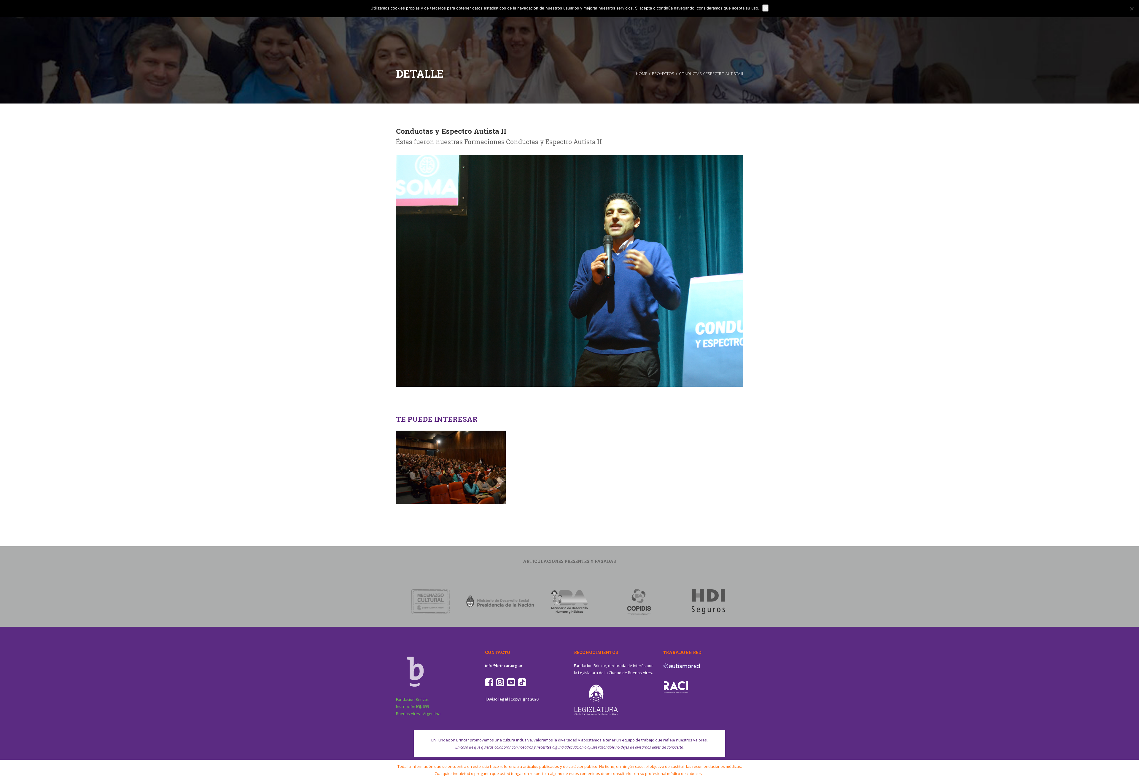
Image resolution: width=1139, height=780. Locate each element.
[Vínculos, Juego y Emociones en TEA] (451, 436)
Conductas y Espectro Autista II (451, 131)
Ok (765, 8)
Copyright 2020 (524, 699)
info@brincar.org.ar (504, 665)
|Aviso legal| (497, 699)
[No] (1132, 9)
